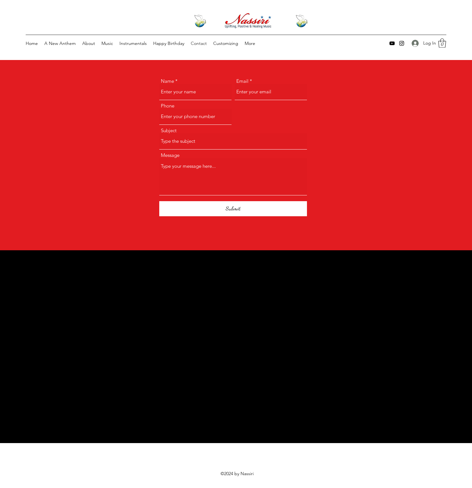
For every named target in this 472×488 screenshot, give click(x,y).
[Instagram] (401, 43)
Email (242, 81)
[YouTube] (392, 43)
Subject (169, 130)
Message (170, 155)
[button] (442, 43)
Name (167, 81)
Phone (167, 105)
